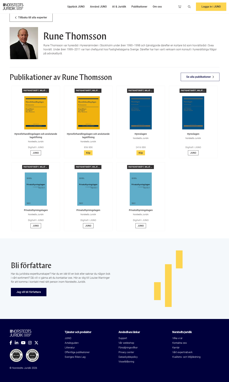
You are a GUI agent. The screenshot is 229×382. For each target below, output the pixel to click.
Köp (88, 152)
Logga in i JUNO (211, 6)
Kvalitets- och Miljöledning (186, 356)
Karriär (176, 347)
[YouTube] (24, 343)
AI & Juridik (119, 6)
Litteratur (70, 347)
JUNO (36, 152)
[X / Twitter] (37, 343)
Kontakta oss (179, 342)
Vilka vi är (177, 338)
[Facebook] (12, 343)
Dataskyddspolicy (128, 356)
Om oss (157, 6)
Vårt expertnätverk (182, 352)
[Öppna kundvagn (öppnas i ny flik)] (179, 6)
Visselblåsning (126, 361)
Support (123, 338)
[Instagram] (31, 343)
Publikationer (139, 6)
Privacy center (126, 352)
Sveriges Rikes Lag (75, 356)
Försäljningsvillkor (128, 347)
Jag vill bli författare (28, 292)
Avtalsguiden (72, 342)
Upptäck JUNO (76, 6)
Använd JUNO (98, 6)
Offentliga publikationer (77, 352)
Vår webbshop (126, 342)
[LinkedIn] (18, 343)
